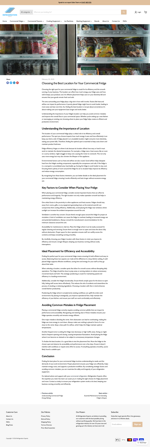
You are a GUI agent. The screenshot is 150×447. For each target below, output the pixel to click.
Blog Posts (9, 425)
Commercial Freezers (35, 21)
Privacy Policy (45, 416)
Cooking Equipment (54, 21)
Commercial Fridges (17, 21)
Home (5, 21)
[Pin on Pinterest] (17, 83)
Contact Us (116, 21)
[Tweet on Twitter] (11, 83)
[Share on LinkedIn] (14, 83)
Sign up (137, 424)
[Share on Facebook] (7, 83)
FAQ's (125, 21)
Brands (96, 21)
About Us (105, 21)
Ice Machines (68, 21)
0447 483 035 (86, 2)
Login (139, 12)
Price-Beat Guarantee (48, 428)
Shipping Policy (46, 422)
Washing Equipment (83, 21)
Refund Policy (45, 419)
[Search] (124, 12)
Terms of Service (46, 425)
